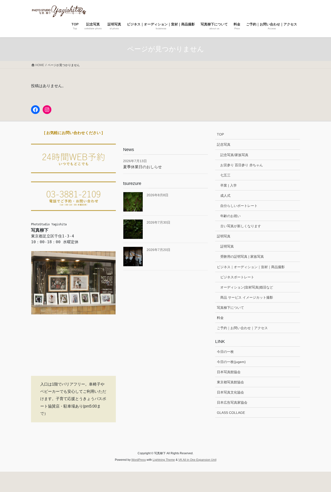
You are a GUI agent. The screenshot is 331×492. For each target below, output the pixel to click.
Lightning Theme (164, 460)
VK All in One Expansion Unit (197, 460)
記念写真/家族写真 (234, 155)
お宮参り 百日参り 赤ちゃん (241, 165)
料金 (220, 318)
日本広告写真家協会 (232, 402)
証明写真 (223, 236)
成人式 (225, 195)
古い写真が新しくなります (240, 226)
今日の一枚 (225, 352)
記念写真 (223, 144)
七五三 (225, 175)
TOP (220, 134)
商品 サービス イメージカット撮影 (246, 297)
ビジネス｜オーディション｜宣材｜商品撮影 (251, 267)
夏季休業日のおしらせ (142, 167)
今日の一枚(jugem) (231, 362)
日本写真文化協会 (230, 392)
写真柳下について (230, 308)
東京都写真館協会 (230, 382)
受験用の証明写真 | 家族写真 (242, 256)
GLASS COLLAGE (231, 413)
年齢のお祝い (230, 216)
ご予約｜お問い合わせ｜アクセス (242, 328)
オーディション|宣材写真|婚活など (246, 287)
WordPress (138, 460)
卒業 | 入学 (228, 185)
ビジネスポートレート (237, 277)
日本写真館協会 (229, 372)
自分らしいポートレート (239, 206)
